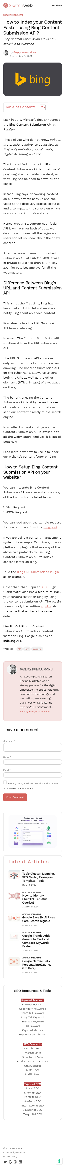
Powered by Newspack (15, 1152)
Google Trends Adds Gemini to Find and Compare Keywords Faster (36, 941)
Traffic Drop (32, 1074)
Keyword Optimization (32, 1034)
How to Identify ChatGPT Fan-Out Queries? (34, 899)
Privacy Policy (10, 1156)
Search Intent (32, 1048)
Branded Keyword (33, 1021)
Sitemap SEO (32, 1092)
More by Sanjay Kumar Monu (35, 711)
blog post (50, 527)
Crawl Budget (32, 1065)
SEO (44, 587)
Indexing (37, 649)
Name (7, 757)
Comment (9, 741)
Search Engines (13, 15)
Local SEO (32, 1088)
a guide (46, 606)
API (19, 649)
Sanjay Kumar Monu (25, 52)
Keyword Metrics (32, 1030)
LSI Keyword (32, 1025)
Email (7, 770)
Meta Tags (32, 1070)
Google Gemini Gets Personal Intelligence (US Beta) (37, 964)
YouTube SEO (32, 1101)
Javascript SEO (32, 1109)
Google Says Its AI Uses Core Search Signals (38, 919)
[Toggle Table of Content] (41, 107)
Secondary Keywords (32, 1008)
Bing (27, 649)
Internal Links (32, 1052)
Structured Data (32, 1057)
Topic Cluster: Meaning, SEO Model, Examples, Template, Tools (38, 877)
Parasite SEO (32, 1096)
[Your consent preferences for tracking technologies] (59, 1161)
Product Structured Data (32, 1061)
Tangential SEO (32, 1114)
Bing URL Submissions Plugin (38, 572)
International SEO (32, 1105)
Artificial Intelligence (31, 892)
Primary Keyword (32, 1004)
